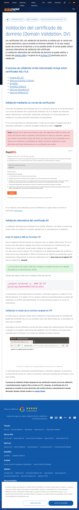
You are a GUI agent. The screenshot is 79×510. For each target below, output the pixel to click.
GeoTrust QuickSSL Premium (22, 80)
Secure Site (8, 438)
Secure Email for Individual (42, 464)
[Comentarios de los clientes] (28, 409)
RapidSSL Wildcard (18, 86)
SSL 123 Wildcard (16, 429)
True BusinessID (32, 447)
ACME (50, 2)
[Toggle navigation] (73, 9)
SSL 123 (6, 429)
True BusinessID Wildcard (62, 447)
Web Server (28, 429)
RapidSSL (14, 83)
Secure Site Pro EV (62, 438)
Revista (6, 2)
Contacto (58, 2)
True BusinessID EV (46, 447)
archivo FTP (46, 55)
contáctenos (18, 211)
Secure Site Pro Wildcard (34, 438)
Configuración (35, 503)
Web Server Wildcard (53, 429)
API (43, 2)
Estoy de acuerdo (60, 503)
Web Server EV (39, 429)
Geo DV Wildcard (19, 447)
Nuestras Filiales (23, 4)
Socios (14, 2)
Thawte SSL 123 (16, 77)
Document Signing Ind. (28, 476)
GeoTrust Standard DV (19, 89)
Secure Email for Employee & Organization (18, 464)
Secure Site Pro (19, 438)
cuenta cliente (40, 391)
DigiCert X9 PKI (43, 476)
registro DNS (20, 55)
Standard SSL (8, 473)
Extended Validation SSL (34, 473)
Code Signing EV (60, 473)
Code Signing (48, 473)
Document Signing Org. (11, 476)
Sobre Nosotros (34, 4)
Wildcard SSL (19, 473)
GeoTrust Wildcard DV (19, 92)
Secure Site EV (49, 438)
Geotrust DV (8, 447)
